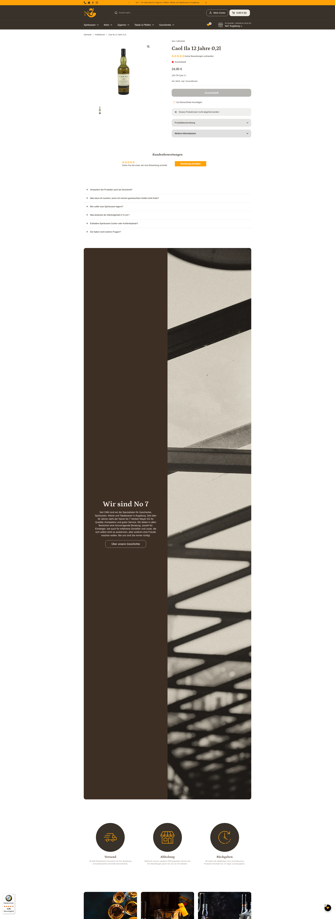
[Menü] (13, 895)
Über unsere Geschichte (125, 543)
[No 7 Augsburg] (90, 13)
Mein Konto (219, 13)
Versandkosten (191, 81)
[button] (239, 13)
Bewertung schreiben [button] (190, 164)
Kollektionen (100, 35)
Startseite (88, 35)
